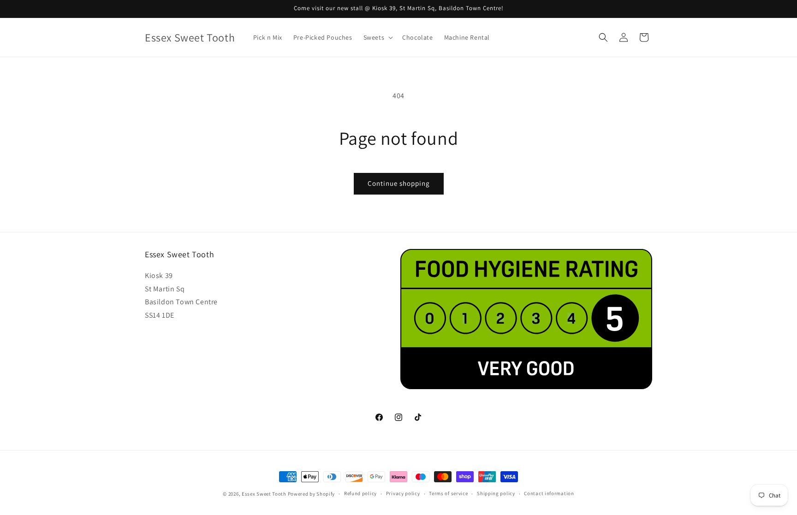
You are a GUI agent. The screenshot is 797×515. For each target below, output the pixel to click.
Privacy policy (403, 493)
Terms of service (448, 493)
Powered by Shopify (311, 494)
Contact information (549, 493)
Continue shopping (399, 183)
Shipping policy (496, 493)
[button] (377, 37)
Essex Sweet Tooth (264, 494)
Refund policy (360, 493)
